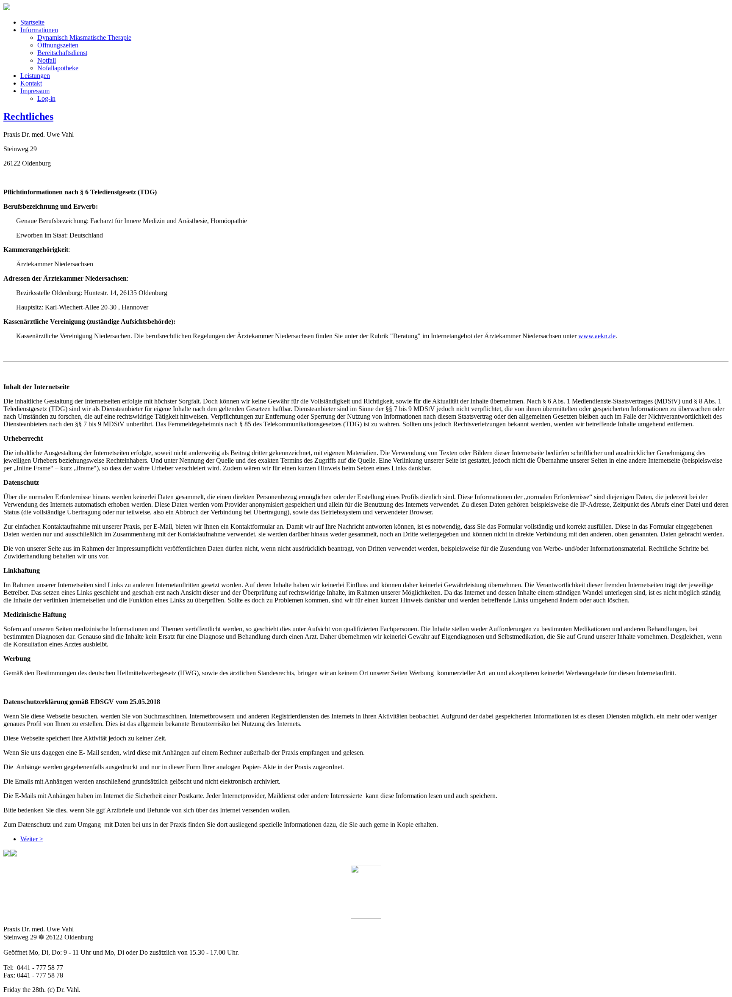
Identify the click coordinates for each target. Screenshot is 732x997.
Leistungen (35, 75)
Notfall (46, 60)
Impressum (35, 90)
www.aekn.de (597, 336)
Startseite (32, 22)
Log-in (46, 98)
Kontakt (31, 83)
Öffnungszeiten (57, 45)
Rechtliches (28, 116)
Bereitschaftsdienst (62, 52)
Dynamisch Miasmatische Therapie (84, 37)
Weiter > (31, 838)
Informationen (39, 29)
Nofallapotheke (57, 68)
